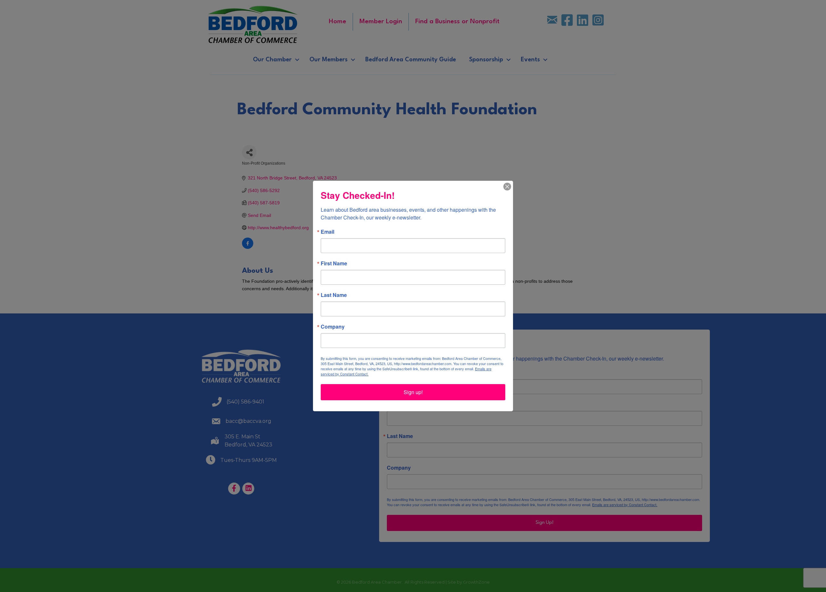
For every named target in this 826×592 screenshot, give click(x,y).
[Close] (507, 186)
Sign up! (413, 392)
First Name (334, 263)
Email (327, 231)
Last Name (334, 295)
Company (333, 326)
